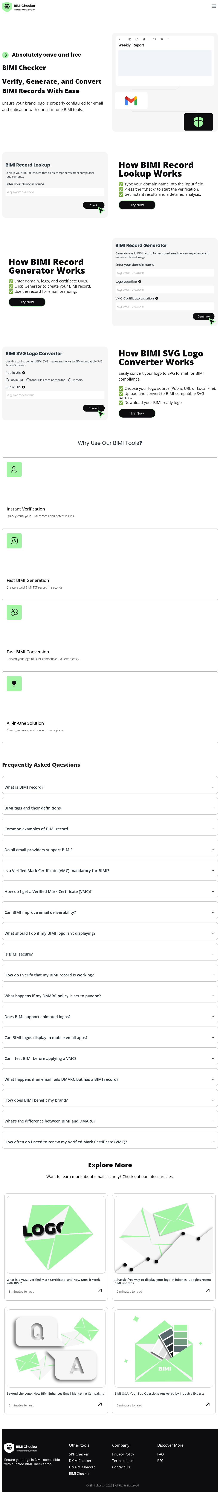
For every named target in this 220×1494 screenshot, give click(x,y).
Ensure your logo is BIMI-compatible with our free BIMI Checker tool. (32, 1462)
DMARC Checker (82, 1467)
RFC (160, 1460)
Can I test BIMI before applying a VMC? (40, 1058)
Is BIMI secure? (19, 954)
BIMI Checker (79, 1473)
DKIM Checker (80, 1460)
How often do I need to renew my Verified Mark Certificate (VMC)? (66, 1141)
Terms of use (122, 1460)
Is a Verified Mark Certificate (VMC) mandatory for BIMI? (57, 870)
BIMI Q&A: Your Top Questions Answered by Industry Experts (159, 1393)
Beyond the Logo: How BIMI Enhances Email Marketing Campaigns (55, 1393)
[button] (214, 5)
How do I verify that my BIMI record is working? (49, 974)
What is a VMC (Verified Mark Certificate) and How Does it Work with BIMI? (53, 1281)
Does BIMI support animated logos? (37, 1016)
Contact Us (121, 1467)
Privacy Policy (123, 1454)
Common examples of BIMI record (36, 828)
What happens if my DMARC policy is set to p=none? (53, 995)
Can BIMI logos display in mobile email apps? (46, 1037)
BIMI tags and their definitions (33, 808)
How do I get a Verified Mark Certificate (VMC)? (48, 891)
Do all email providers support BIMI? (38, 849)
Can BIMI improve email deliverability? (40, 912)
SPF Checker (79, 1454)
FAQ (160, 1454)
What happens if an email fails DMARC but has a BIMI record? (61, 1079)
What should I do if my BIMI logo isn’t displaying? (50, 933)
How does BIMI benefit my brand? (36, 1100)
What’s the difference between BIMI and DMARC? (50, 1121)
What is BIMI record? (24, 787)
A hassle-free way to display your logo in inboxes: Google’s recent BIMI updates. (163, 1281)
